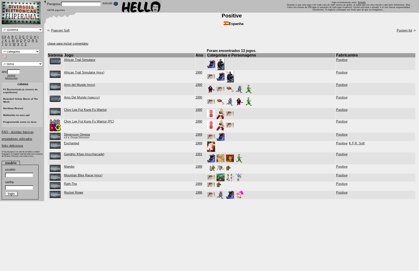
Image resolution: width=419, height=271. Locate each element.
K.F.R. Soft (357, 143)
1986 (198, 192)
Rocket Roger (73, 192)
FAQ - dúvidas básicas (18, 132)
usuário (10, 169)
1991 (198, 154)
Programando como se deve (20, 122)
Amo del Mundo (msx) (79, 85)
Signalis (362, 2)
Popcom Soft (60, 30)
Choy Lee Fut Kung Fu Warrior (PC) (89, 121)
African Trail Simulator (79, 60)
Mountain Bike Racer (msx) (83, 175)
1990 (198, 72)
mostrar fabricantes (11, 76)
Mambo (69, 166)
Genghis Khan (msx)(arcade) (84, 154)
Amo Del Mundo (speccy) (82, 97)
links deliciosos (12, 146)
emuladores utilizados (17, 139)
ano (4, 72)
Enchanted (71, 143)
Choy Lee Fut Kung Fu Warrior (85, 110)
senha (9, 182)
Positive (341, 60)
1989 (198, 134)
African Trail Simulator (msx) (84, 72)
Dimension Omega (77, 134)
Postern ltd (404, 30)
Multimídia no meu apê (16, 115)
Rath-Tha (70, 184)
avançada (107, 3)
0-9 (4, 37)
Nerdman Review (13, 108)
